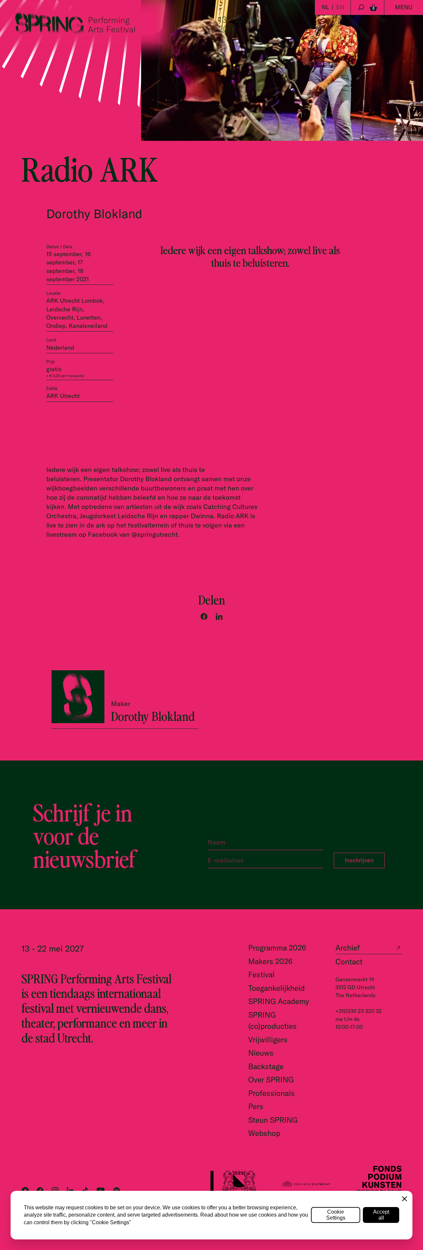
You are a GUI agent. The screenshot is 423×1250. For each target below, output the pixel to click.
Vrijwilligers (268, 1039)
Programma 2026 (277, 948)
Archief (347, 948)
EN (340, 7)
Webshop (264, 1133)
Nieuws (261, 1053)
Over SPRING (271, 1079)
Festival (261, 974)
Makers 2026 (270, 961)
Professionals (271, 1093)
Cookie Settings (335, 1215)
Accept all (381, 1215)
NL (325, 7)
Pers (255, 1106)
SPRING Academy (278, 1001)
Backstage (266, 1066)
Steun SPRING (273, 1120)
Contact (349, 961)
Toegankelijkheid (276, 988)
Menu (403, 7)
